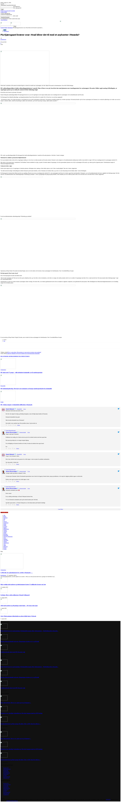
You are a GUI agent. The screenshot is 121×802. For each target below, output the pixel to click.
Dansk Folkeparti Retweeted (10, 430)
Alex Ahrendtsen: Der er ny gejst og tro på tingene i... (16, 702)
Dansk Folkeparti (10, 409)
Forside (2, 27)
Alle (4, 515)
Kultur (4, 524)
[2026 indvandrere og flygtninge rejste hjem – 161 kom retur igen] (4, 602)
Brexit (4, 516)
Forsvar (5, 521)
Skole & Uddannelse (8, 536)
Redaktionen (3, 39)
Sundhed (5, 539)
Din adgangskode (17, 8)
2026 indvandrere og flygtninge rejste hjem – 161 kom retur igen (19, 605)
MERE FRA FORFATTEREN (22, 356)
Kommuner (5, 522)
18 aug (24, 454)
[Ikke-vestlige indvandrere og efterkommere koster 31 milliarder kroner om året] (4, 581)
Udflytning (5, 540)
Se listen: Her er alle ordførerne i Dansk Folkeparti (15, 595)
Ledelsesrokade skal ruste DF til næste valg (13, 652)
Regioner (5, 534)
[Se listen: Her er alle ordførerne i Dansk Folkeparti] (4, 592)
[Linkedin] (22, 46)
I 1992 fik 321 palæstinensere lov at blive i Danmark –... (17, 572)
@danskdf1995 (19, 409)
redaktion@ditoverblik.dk (12, 800)
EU (4, 520)
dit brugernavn (17, 6)
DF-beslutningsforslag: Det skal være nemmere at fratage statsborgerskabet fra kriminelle (26, 388)
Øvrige (4, 547)
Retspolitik (3, 385)
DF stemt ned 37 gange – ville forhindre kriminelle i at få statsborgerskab (21, 372)
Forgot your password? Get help (8, 10)
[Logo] (6, 25)
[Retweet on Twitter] (5, 430)
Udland (5, 541)
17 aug (29, 471)
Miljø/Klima (6, 529)
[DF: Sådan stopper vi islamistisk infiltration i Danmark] (8, 400)
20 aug (24, 409)
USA (4, 544)
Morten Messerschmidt (11, 432)
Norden (5, 530)
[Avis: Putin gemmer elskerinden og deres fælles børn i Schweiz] (4, 613)
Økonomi (5, 546)
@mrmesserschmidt (22, 432)
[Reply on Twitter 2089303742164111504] (6, 481)
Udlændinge (10, 27)
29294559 (108, 799)
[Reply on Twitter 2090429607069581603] (6, 448)
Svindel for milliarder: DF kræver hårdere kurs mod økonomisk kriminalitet (23, 353)
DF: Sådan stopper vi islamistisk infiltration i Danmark (16, 404)
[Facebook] (12, 46)
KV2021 (5, 526)
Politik (5, 27)
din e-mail (16, 15)
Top (4, 341)
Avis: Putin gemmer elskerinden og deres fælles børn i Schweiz (18, 616)
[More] (32, 46)
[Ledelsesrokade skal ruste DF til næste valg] (4, 649)
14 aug (29, 488)
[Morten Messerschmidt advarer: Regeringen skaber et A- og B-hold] (4, 638)
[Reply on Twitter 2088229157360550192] (6, 505)
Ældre (4, 545)
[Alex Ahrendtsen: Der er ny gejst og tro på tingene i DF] (4, 700)
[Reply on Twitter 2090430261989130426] (6, 425)
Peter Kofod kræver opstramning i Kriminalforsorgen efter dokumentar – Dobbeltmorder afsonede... (29, 631)
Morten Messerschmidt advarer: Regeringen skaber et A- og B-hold (20, 641)
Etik (4, 519)
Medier (5, 527)
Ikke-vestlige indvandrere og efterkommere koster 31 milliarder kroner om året (23, 584)
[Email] (27, 46)
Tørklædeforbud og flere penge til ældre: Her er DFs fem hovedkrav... (21, 724)
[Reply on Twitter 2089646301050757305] (6, 464)
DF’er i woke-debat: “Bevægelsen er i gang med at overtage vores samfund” (24, 352)
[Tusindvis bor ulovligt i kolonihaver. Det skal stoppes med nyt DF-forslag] (4, 710)
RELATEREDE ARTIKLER (8, 356)
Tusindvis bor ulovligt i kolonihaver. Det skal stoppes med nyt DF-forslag (21, 713)
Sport (4, 537)
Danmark (5, 517)
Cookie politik (4, 12)
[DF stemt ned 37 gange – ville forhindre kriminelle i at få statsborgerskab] (8, 368)
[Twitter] (17, 46)
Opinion (5, 531)
